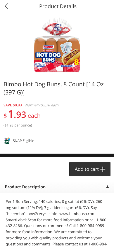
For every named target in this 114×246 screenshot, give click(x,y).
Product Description (25, 187)
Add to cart (87, 169)
